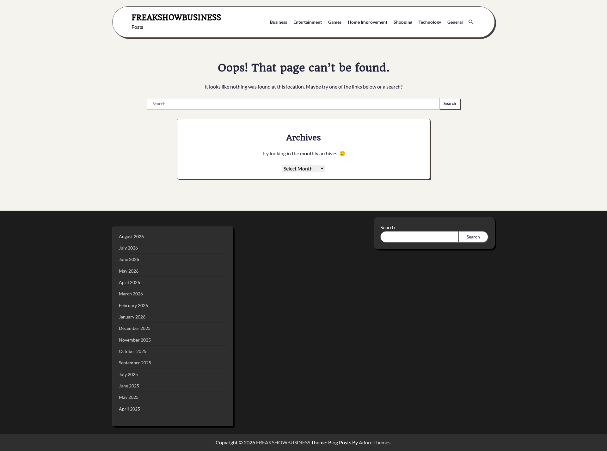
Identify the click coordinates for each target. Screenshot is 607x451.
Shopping (403, 22)
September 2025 (135, 362)
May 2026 (128, 271)
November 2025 (135, 340)
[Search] (470, 22)
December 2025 (134, 328)
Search (387, 227)
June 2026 (129, 259)
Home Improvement (367, 22)
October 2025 (132, 351)
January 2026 (132, 316)
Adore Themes (374, 442)
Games (334, 22)
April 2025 (129, 408)
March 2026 (131, 293)
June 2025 (129, 385)
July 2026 (128, 247)
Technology (430, 22)
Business (278, 22)
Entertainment (307, 22)
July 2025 (128, 374)
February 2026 (133, 305)
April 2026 (129, 282)
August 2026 (131, 236)
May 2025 (128, 397)
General (455, 22)
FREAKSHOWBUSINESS (176, 17)
